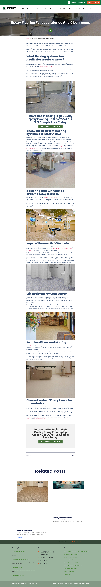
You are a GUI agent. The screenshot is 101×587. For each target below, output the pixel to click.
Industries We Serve (62, 8)
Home (27, 38)
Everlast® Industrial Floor (18, 551)
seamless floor (31, 346)
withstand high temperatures (52, 197)
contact (30, 413)
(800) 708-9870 (78, 2)
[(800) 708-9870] (69, 2)
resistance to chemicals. (46, 66)
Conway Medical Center (62, 518)
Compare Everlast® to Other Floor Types (46, 8)
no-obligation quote (39, 419)
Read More (20, 537)
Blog (91, 8)
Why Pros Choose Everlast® (28, 8)
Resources (71, 8)
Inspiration (78, 8)
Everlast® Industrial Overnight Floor (21, 559)
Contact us (95, 8)
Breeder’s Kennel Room (26, 530)
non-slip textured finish (67, 305)
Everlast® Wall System (18, 575)
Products (85, 8)
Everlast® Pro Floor (17, 567)
